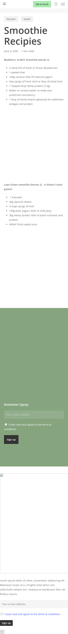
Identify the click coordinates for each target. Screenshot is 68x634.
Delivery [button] (9, 368)
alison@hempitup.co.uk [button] (49, 373)
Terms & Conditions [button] (17, 373)
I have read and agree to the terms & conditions (32, 614)
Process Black (54, 471)
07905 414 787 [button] (43, 368)
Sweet (27, 19)
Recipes (11, 19)
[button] (63, 4)
